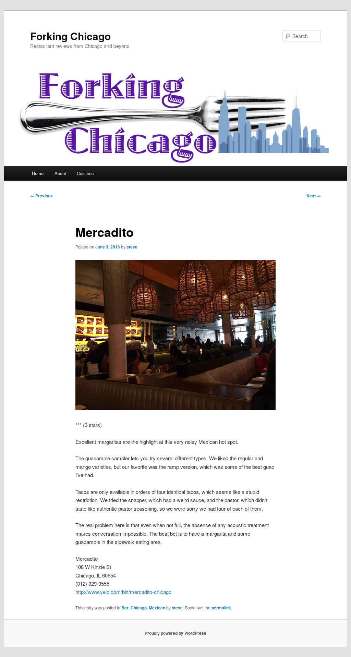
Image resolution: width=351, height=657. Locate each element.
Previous (41, 196)
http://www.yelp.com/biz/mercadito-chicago (123, 591)
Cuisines (85, 173)
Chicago (139, 608)
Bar (125, 608)
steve (131, 247)
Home (38, 173)
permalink (221, 608)
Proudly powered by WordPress (175, 633)
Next (313, 196)
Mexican (157, 608)
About (60, 173)
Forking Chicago (70, 35)
